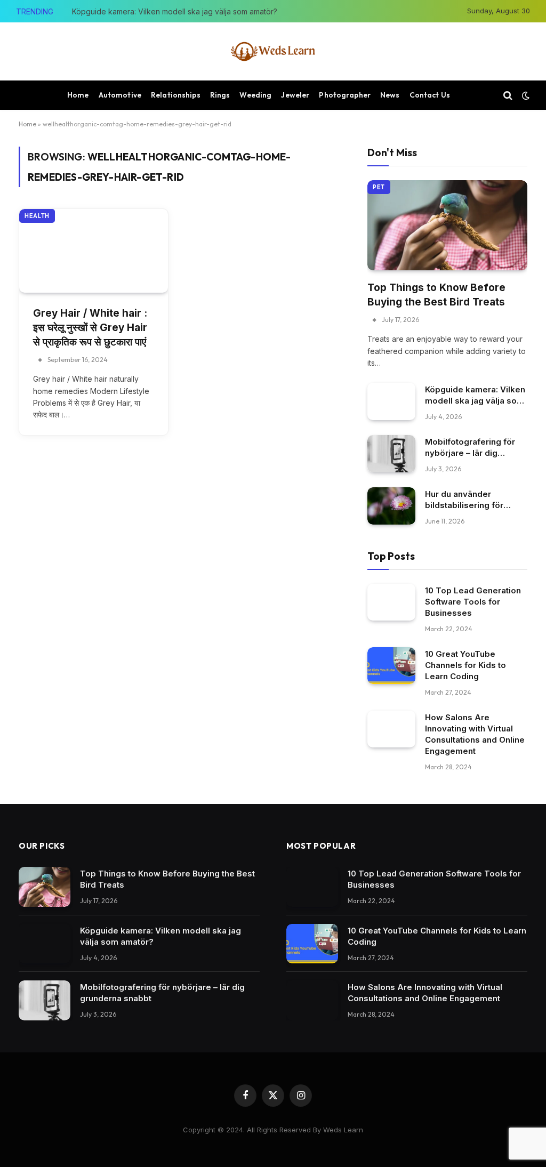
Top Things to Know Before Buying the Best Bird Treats (436, 294)
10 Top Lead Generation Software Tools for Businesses (473, 601)
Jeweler (295, 95)
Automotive (120, 95)
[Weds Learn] (273, 51)
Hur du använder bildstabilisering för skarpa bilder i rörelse (469, 500)
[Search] (508, 95)
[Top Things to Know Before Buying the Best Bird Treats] (447, 225)
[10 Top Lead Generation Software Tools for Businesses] (391, 602)
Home (78, 95)
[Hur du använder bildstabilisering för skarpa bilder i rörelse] (391, 505)
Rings (220, 95)
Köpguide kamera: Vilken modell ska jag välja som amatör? (174, 11)
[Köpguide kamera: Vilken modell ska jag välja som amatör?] (391, 401)
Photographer (345, 95)
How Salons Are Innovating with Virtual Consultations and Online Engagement (475, 734)
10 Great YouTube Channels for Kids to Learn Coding (465, 665)
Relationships (175, 95)
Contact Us (430, 95)
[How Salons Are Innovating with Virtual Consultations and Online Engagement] (391, 729)
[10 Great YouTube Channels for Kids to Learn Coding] (391, 665)
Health (37, 216)
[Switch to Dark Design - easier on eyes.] (524, 95)
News (390, 95)
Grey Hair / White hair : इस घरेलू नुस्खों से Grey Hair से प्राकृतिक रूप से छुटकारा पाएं (90, 327)
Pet (379, 187)
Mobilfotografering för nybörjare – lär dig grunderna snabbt (470, 447)
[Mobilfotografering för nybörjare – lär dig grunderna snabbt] (391, 453)
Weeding (255, 95)
